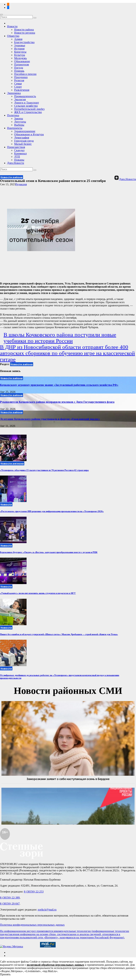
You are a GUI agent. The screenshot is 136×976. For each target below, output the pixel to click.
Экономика (14, 93)
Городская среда (24, 140)
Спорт (18, 86)
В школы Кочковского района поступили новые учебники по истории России (60, 338)
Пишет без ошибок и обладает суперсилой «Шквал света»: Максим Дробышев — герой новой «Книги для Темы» (59, 634)
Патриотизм (21, 64)
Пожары (19, 159)
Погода (18, 67)
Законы (18, 118)
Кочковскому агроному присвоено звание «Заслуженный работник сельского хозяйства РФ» (59, 384)
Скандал (19, 150)
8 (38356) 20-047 (10, 903)
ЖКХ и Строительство (28, 112)
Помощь (19, 70)
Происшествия (16, 147)
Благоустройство (24, 42)
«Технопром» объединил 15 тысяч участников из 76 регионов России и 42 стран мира (44, 470)
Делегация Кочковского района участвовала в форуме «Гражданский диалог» (50, 419)
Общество (13, 35)
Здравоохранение (24, 131)
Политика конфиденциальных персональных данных (32, 924)
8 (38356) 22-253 (34, 891)
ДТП (17, 156)
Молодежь (20, 58)
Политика (13, 115)
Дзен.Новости (15, 162)
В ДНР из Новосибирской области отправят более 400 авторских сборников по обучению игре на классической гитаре (67, 353)
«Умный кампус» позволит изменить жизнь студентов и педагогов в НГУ (38, 593)
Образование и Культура (29, 134)
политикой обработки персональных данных (55, 964)
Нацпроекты (14, 128)
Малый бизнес (23, 143)
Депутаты (20, 121)
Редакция (21, 184)
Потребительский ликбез (29, 108)
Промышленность (25, 96)
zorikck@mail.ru (47, 909)
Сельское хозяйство (26, 105)
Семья (18, 83)
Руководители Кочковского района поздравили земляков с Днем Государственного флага (57, 401)
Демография (21, 137)
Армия (18, 39)
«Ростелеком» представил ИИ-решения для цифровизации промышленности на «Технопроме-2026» (52, 511)
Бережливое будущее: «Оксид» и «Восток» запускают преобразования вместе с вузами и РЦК (48, 552)
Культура (19, 54)
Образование (22, 61)
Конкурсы (20, 51)
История (19, 48)
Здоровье (19, 45)
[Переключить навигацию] (1, 14)
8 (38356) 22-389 (10, 897)
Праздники (21, 77)
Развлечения (21, 89)
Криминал (20, 153)
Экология (20, 99)
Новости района (24, 29)
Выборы (19, 124)
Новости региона (24, 32)
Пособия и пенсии (25, 74)
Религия (19, 80)
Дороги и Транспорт (26, 102)
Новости (12, 26)
